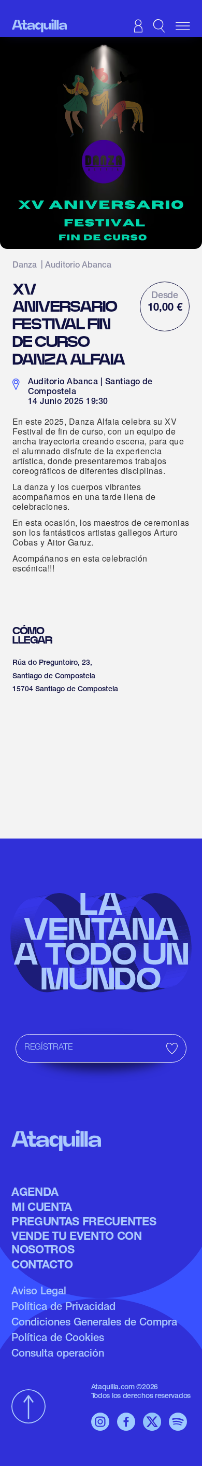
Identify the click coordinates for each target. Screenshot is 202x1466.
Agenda (35, 1193)
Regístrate (48, 1048)
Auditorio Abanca (78, 266)
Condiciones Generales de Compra (94, 1323)
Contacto (42, 1266)
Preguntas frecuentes (83, 1222)
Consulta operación (57, 1354)
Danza (24, 266)
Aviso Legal (38, 1292)
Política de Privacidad (63, 1308)
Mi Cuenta (41, 1208)
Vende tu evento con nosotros (76, 1244)
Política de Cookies (57, 1339)
